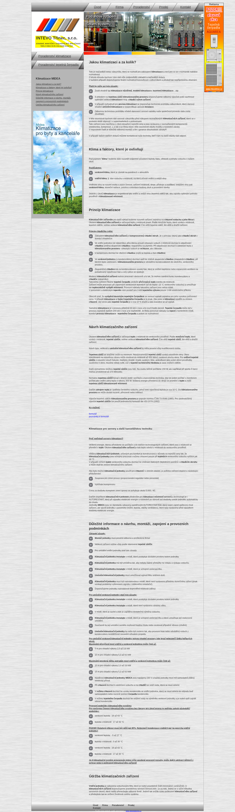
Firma (120, 7)
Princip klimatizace (44, 91)
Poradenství (141, 7)
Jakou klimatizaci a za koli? (48, 84)
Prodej (163, 7)
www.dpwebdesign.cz (133, 811)
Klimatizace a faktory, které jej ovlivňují (54, 87)
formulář (93, 414)
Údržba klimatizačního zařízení (50, 105)
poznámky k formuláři (99, 416)
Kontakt (185, 7)
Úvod (97, 7)
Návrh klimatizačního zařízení (49, 94)
